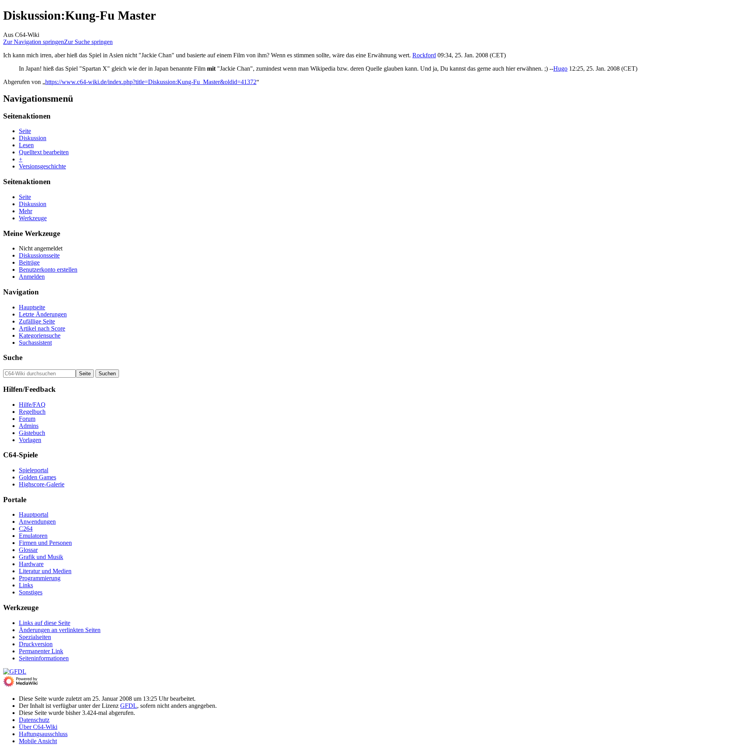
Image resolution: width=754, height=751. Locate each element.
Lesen (26, 145)
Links (26, 585)
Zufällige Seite (37, 321)
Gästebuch (32, 432)
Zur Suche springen (88, 41)
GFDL (128, 705)
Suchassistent (35, 342)
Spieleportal (33, 470)
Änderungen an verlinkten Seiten (60, 630)
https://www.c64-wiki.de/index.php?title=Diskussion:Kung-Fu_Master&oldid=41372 (150, 82)
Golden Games (37, 477)
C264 (26, 528)
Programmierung (39, 578)
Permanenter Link (41, 651)
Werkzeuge (33, 218)
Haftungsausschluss (43, 734)
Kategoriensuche (39, 335)
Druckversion (36, 644)
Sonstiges (30, 592)
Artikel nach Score (42, 328)
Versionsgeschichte (42, 166)
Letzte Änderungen (43, 314)
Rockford (424, 55)
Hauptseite (32, 307)
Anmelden (32, 276)
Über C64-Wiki (38, 727)
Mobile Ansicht (38, 741)
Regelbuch (32, 411)
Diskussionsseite (39, 255)
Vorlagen (30, 440)
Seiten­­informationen (44, 658)
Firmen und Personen (45, 542)
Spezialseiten (35, 637)
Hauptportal (33, 514)
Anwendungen (37, 521)
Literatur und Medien (45, 571)
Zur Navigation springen (33, 41)
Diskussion (32, 138)
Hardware (31, 564)
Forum (27, 418)
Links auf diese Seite (44, 622)
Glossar (28, 549)
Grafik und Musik (41, 557)
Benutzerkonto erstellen (48, 269)
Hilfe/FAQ (32, 404)
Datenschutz (34, 719)
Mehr (25, 211)
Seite (25, 131)
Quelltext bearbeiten (44, 152)
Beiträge (29, 262)
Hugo (560, 68)
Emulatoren (33, 535)
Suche (12, 357)
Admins (28, 425)
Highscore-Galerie (41, 484)
